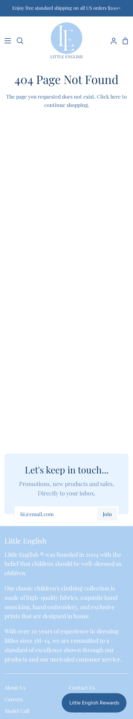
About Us (15, 687)
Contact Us (82, 687)
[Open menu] (6, 40)
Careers (14, 699)
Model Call (17, 710)
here (115, 96)
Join (107, 514)
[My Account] (111, 40)
